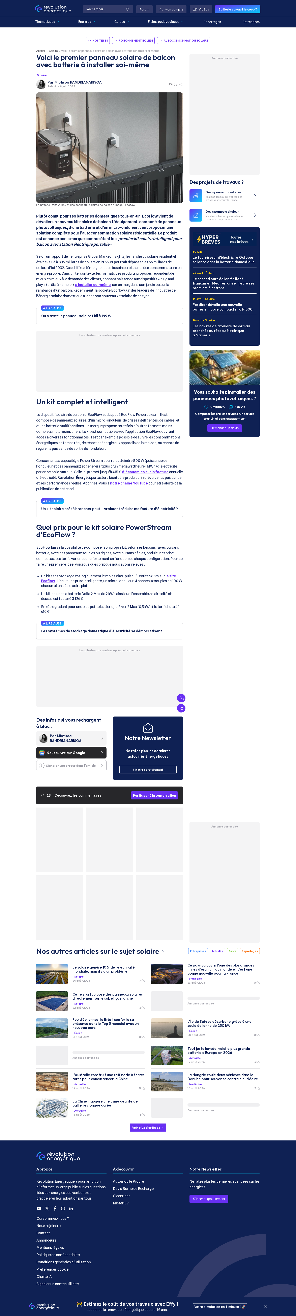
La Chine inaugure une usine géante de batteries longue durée (105, 1103)
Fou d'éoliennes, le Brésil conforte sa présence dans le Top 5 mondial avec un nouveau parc (105, 1024)
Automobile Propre (128, 1181)
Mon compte (174, 9)
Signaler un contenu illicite (57, 1284)
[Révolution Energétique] (53, 9)
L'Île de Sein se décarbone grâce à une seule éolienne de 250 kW (219, 1024)
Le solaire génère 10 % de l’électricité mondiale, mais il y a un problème (103, 969)
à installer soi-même (93, 284)
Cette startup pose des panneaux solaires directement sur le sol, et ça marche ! (107, 996)
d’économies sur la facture (145, 472)
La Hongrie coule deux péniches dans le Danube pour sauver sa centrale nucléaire (222, 1077)
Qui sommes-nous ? (52, 1218)
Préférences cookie (52, 1269)
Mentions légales (50, 1247)
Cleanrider (121, 1196)
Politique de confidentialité (58, 1255)
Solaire (53, 50)
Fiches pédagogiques (163, 22)
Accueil (41, 50)
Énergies (84, 22)
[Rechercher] (128, 9)
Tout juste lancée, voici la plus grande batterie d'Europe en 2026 (218, 1051)
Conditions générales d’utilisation (63, 1262)
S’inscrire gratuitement (209, 1199)
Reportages (212, 22)
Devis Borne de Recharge (133, 1188)
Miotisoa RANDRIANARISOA (78, 82)
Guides (119, 22)
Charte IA (44, 1276)
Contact (43, 1233)
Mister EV (121, 1203)
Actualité (217, 951)
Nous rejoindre (48, 1226)
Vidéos (204, 9)
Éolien (78, 1033)
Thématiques (45, 22)
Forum (144, 9)
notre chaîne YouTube (129, 483)
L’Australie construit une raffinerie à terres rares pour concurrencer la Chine (108, 1077)
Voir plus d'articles (146, 1128)
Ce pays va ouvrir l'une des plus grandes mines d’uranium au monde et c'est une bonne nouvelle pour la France (220, 969)
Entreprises (251, 22)
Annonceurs (46, 1240)
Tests (232, 951)
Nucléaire (195, 978)
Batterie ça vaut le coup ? (237, 9)
